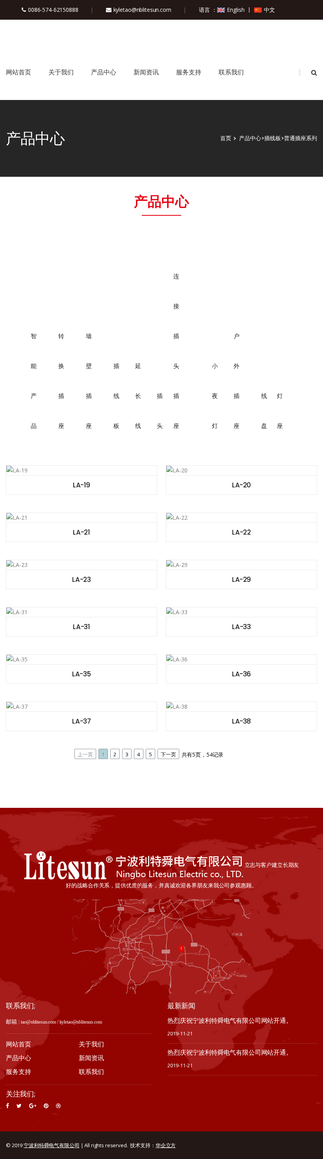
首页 (225, 138)
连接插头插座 (176, 351)
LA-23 (81, 579)
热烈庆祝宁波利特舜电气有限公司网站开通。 (229, 1020)
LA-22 (241, 532)
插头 (158, 411)
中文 (269, 9)
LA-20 (241, 485)
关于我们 (61, 72)
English (236, 9)
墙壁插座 (88, 381)
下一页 (168, 754)
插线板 (272, 138)
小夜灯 (214, 396)
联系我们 (231, 72)
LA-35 (81, 674)
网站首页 (18, 72)
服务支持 (188, 72)
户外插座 (236, 381)
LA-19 (81, 485)
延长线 (137, 396)
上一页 (85, 754)
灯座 (278, 411)
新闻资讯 (146, 72)
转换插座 (61, 381)
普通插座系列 (300, 138)
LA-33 (241, 626)
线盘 (262, 411)
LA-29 (241, 579)
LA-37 (81, 721)
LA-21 (81, 532)
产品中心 (103, 72)
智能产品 (33, 381)
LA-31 (81, 626)
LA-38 (241, 721)
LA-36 (241, 674)
